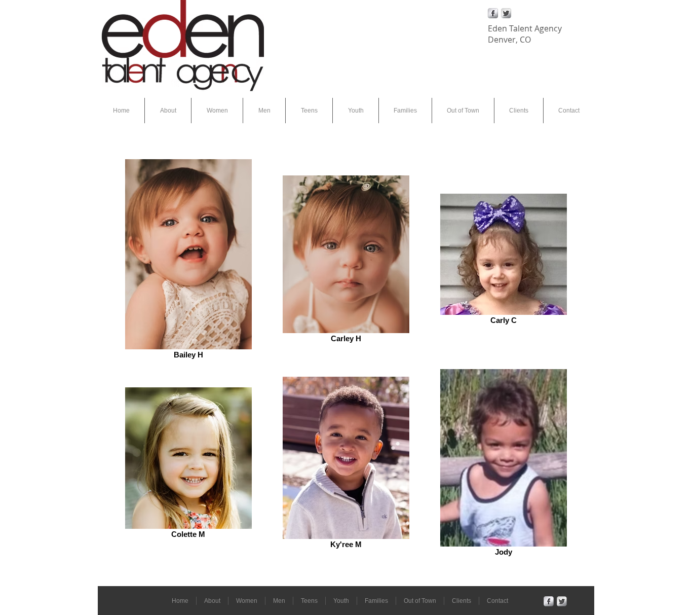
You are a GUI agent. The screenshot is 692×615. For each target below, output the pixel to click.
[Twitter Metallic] (506, 13)
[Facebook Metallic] (493, 13)
